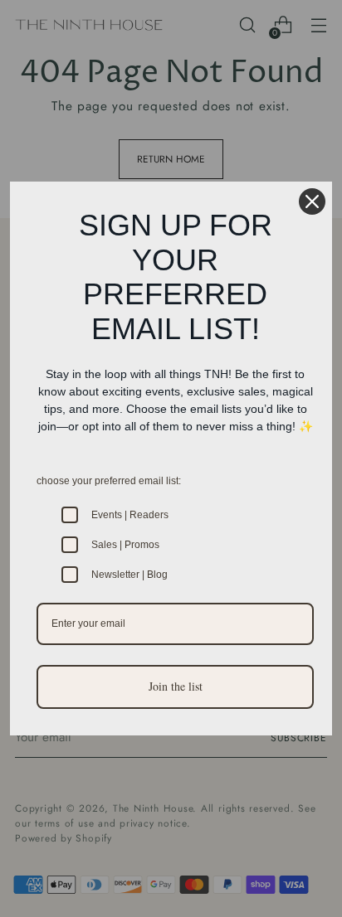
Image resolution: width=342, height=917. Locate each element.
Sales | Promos (125, 545)
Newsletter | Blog (129, 574)
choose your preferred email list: (109, 481)
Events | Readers (130, 515)
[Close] (312, 201)
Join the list (176, 686)
